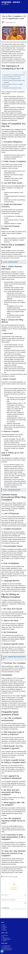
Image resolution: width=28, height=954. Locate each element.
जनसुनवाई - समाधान (10, 2)
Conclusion (6, 86)
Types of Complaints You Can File (11, 76)
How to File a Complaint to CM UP (12, 78)
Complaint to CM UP (7, 876)
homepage (15, 876)
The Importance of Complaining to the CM (13, 75)
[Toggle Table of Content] (23, 73)
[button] (14, 10)
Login (25, 894)
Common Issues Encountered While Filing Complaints (14, 81)
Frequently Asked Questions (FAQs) (12, 88)
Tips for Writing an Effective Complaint (13, 84)
